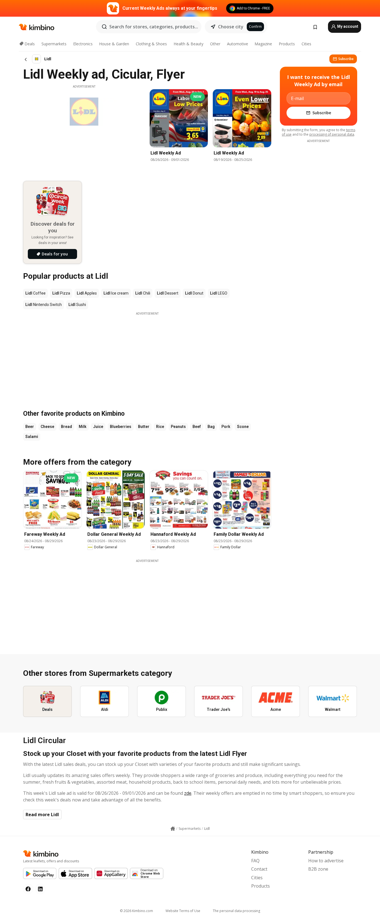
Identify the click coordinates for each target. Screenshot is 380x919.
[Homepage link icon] (173, 828)
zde (187, 793)
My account (347, 26)
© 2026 (136, 910)
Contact (259, 869)
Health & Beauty (188, 43)
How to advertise (326, 861)
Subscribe (346, 58)
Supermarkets (53, 43)
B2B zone (318, 869)
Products (287, 43)
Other (215, 43)
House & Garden (114, 43)
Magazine (263, 43)
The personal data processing (236, 910)
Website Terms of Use (183, 910)
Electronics (83, 43)
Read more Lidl (42, 814)
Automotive (237, 43)
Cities (306, 43)
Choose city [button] (230, 27)
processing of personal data (331, 134)
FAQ (255, 861)
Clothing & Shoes (151, 43)
